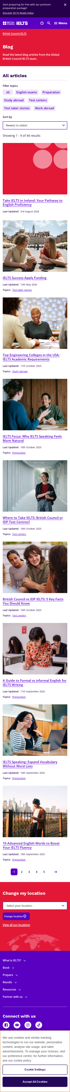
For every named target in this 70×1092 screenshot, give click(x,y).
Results (7, 982)
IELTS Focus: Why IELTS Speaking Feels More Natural (32, 438)
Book (6, 968)
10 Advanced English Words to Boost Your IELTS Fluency (31, 845)
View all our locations (16, 925)
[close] (65, 5)
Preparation (51, 92)
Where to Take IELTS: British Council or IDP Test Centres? (33, 520)
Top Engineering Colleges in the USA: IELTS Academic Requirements (31, 357)
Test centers (38, 100)
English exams (26, 92)
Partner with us (13, 997)
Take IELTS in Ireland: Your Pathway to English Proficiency (33, 202)
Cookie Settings (34, 1069)
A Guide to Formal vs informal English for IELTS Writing (34, 682)
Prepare (8, 975)
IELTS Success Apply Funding (25, 278)
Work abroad (44, 108)
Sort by (7, 117)
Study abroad (14, 100)
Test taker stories (17, 108)
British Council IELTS (15, 33)
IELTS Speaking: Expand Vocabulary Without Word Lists (30, 764)
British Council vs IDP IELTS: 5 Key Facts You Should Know (33, 601)
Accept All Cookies (35, 1081)
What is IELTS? (12, 960)
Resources (9, 989)
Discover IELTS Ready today (18, 13)
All (8, 92)
